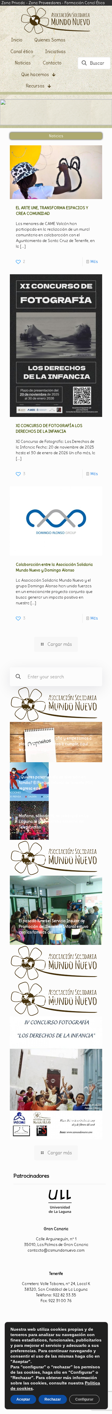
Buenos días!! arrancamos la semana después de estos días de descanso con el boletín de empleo (56, 962)
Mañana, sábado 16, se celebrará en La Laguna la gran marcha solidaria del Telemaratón (54, 821)
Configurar (84, 1399)
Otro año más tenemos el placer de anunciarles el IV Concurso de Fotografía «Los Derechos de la (55, 1121)
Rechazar (53, 1399)
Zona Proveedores (45, 2)
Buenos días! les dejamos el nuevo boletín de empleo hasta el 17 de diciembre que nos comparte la (55, 857)
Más (94, 261)
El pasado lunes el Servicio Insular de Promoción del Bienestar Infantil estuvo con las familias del (53, 926)
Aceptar (23, 1399)
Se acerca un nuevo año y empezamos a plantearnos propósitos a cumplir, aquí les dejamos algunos (55, 744)
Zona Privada (13, 2)
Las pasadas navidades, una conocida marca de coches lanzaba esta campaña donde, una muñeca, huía (55, 703)
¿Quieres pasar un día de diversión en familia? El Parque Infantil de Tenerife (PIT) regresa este (56, 782)
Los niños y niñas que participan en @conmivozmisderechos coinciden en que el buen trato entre (53, 998)
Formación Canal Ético (85, 2)
